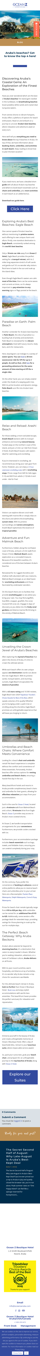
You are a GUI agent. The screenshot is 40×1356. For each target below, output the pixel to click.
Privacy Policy (17, 1353)
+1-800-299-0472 (20, 1322)
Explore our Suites (20, 1077)
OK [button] (26, 1353)
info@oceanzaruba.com (20, 1306)
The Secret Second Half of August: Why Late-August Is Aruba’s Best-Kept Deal (20, 1156)
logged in (18, 1121)
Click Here (20, 209)
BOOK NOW (36, 30)
